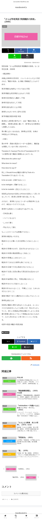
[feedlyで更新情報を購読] (11, 358)
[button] (27, 56)
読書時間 (6, 332)
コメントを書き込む (21, 493)
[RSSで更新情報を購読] (30, 358)
